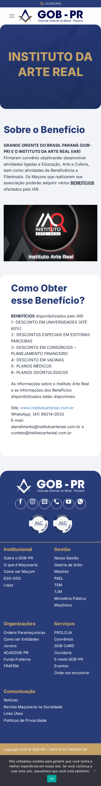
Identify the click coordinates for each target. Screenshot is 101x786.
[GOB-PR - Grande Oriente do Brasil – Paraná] (50, 16)
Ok (52, 779)
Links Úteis (13, 713)
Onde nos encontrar (71, 672)
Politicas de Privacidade (25, 720)
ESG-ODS (12, 578)
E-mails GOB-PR (68, 659)
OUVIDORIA (52, 3)
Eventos (61, 666)
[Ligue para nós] (56, 504)
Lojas (8, 585)
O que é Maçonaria (21, 565)
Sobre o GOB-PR (18, 558)
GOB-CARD (64, 645)
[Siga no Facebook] (20, 504)
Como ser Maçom (19, 571)
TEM (58, 585)
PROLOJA (63, 632)
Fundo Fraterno (17, 659)
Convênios (63, 639)
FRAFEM (11, 666)
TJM (58, 591)
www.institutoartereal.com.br (47, 407)
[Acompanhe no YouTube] (68, 504)
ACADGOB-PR (16, 652)
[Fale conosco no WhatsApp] (80, 504)
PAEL (58, 578)
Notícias (11, 700)
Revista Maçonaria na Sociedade (33, 707)
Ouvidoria (63, 652)
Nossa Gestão (66, 558)
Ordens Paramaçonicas (24, 632)
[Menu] (12, 16)
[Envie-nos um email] (44, 504)
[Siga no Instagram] (32, 504)
